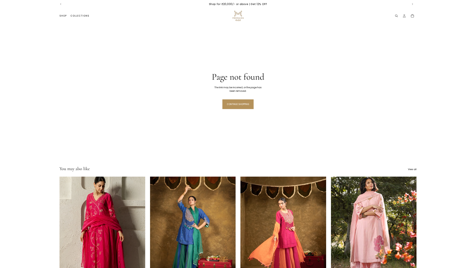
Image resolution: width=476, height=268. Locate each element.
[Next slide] (412, 4)
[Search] (396, 16)
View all (412, 169)
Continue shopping (238, 104)
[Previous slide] (61, 4)
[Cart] (412, 16)
